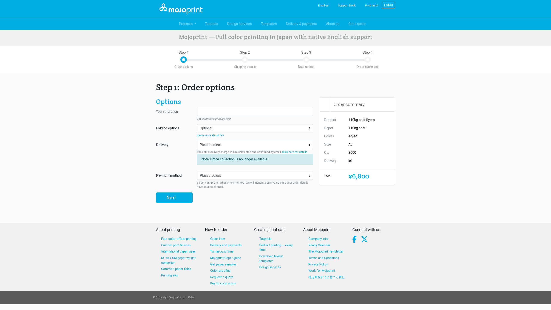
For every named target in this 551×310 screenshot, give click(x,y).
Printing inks (169, 275)
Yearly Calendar (319, 245)
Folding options (168, 128)
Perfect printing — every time (276, 247)
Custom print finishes (176, 245)
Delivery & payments (301, 24)
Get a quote (357, 24)
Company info (318, 239)
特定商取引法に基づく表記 (326, 277)
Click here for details (294, 151)
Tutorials (211, 24)
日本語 (388, 5)
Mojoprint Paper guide (225, 258)
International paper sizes (178, 251)
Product (330, 120)
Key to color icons (223, 283)
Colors (329, 136)
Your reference (167, 112)
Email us (322, 5)
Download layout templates (271, 258)
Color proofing (220, 271)
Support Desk (346, 5)
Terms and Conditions (323, 258)
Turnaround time (222, 251)
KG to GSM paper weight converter (178, 260)
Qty (326, 152)
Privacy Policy (318, 264)
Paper (328, 128)
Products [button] (186, 24)
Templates (269, 24)
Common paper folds (176, 269)
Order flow (217, 239)
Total (327, 176)
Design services (239, 24)
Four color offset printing (179, 239)
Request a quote (221, 277)
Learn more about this (210, 135)
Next (172, 197)
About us (332, 24)
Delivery (162, 145)
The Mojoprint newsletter (326, 251)
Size (327, 144)
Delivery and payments (226, 245)
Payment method (169, 176)
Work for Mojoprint (321, 271)
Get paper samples (223, 264)
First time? (372, 5)
